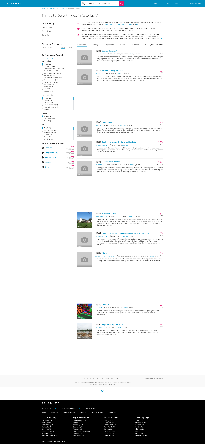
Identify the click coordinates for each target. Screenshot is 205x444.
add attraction (195, 3)
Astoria (62, 8)
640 (72, 156)
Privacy (83, 412)
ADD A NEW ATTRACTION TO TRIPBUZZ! (103, 384)
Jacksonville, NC (79, 435)
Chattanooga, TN (48, 431)
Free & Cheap (47, 27)
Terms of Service (96, 412)
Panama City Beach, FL (81, 431)
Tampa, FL (77, 423)
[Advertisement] (120, 104)
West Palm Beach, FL (50, 435)
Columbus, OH (47, 420)
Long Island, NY (110, 425)
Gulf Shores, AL (47, 425)
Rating (95, 45)
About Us (54, 412)
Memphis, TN (47, 433)
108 (107, 378)
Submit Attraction (69, 412)
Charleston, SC (140, 423)
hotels (166, 3)
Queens (48, 162)
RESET (44, 58)
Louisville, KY (78, 433)
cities (156, 3)
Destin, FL (139, 427)
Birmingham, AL (47, 423)
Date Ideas (46, 31)
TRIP (13, 3)
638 (72, 161)
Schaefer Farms (109, 213)
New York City (50, 157)
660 (72, 147)
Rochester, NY (109, 433)
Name (122, 45)
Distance (135, 45)
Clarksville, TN (47, 427)
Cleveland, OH (109, 423)
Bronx (47, 167)
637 (72, 166)
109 (111, 378)
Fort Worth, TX (109, 427)
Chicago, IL (139, 429)
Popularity (109, 45)
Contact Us (112, 412)
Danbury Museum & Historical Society (119, 142)
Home (43, 8)
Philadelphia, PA (141, 435)
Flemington (131, 216)
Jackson (151, 256)
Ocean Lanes (107, 122)
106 (98, 378)
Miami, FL (139, 431)
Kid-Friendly (48, 23)
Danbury (125, 145)
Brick (132, 165)
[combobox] (91, 3)
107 (103, 378)
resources (179, 3)
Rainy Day (46, 35)
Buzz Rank (81, 45)
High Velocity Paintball (112, 324)
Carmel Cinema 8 (109, 51)
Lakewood (123, 125)
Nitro (104, 253)
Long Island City (51, 153)
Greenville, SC (109, 435)
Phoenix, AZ (77, 429)
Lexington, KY (109, 420)
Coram (118, 327)
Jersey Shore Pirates (111, 162)
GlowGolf (106, 305)
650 (72, 151)
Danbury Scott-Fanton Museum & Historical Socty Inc (126, 233)
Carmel (130, 54)
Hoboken (48, 148)
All (43, 39)
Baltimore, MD (109, 431)
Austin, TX (139, 433)
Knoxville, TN (46, 429)
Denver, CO (139, 425)
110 (116, 378)
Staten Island (121, 24)
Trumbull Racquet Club (112, 70)
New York (52, 8)
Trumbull (120, 73)
